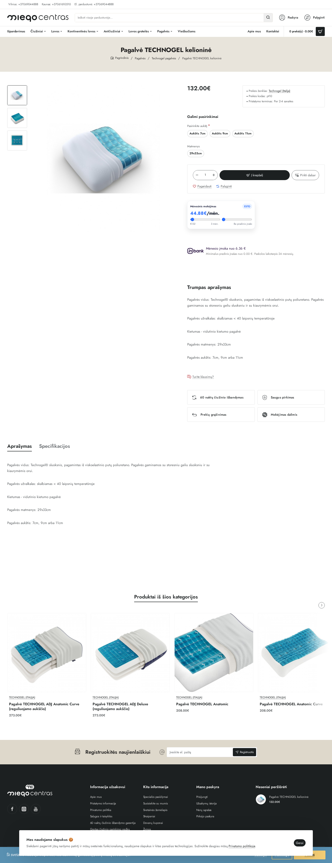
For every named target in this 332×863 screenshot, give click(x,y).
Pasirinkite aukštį (197, 126)
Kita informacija (155, 787)
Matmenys (193, 146)
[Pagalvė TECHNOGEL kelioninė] (261, 799)
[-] (197, 175)
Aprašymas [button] (19, 446)
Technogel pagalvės (164, 58)
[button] (17, 87)
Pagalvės (140, 58)
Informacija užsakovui (107, 787)
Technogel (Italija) (279, 91)
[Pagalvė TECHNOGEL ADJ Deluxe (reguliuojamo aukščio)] (130, 652)
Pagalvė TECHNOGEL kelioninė (289, 797)
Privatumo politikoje (242, 846)
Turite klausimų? (203, 377)
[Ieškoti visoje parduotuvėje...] (268, 17)
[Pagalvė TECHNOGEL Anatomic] (214, 652)
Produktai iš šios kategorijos (166, 596)
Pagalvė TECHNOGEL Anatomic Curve (291, 704)
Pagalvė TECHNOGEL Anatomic (202, 704)
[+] (214, 175)
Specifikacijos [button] (54, 446)
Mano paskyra (207, 787)
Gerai (300, 843)
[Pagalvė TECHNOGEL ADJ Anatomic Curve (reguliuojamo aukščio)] (46, 652)
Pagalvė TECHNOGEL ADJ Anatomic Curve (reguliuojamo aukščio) (44, 706)
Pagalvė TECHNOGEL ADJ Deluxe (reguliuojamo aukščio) (120, 706)
